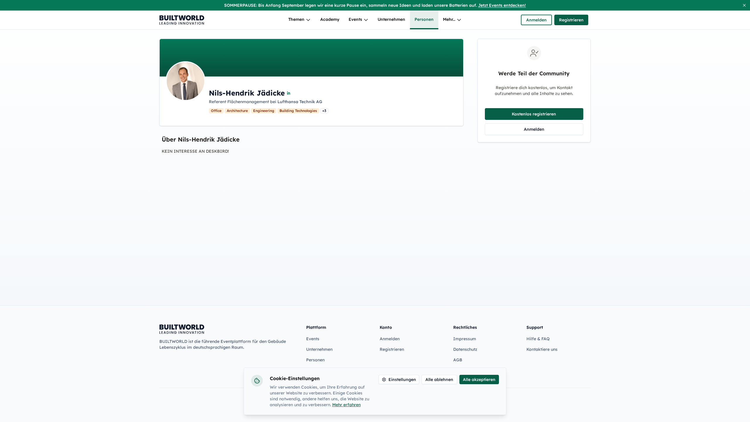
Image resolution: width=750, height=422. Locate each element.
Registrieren (571, 20)
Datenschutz (465, 349)
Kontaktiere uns (542, 349)
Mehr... (449, 19)
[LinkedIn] (289, 93)
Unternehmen (391, 19)
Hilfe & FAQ (538, 338)
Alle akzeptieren (479, 379)
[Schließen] (744, 5)
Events (355, 19)
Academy (329, 19)
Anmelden (536, 20)
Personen (424, 19)
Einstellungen (402, 379)
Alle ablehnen (439, 379)
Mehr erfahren (346, 404)
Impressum (464, 338)
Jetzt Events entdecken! (502, 5)
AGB (457, 360)
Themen (296, 19)
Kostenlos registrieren (534, 114)
